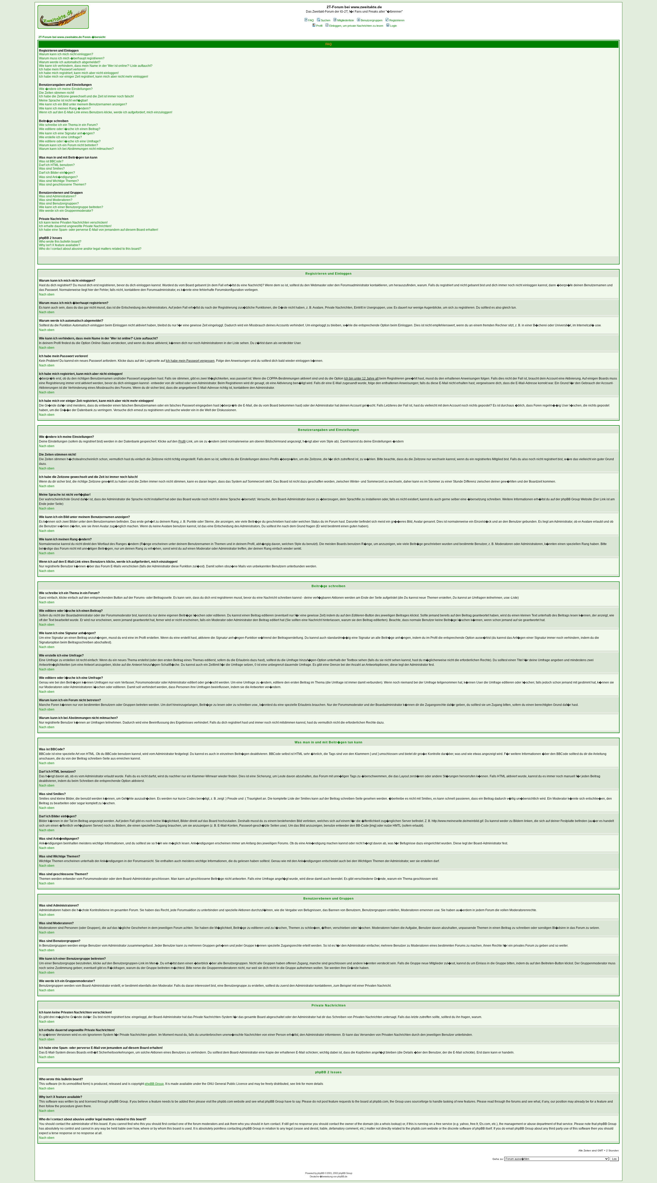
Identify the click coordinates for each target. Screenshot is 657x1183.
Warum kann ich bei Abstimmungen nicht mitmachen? (76, 149)
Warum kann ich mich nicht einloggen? (66, 54)
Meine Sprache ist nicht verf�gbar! (63, 100)
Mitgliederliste (345, 20)
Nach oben (46, 294)
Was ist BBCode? (51, 161)
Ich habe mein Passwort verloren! (62, 69)
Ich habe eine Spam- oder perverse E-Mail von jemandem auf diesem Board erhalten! (98, 230)
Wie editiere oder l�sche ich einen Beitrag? (69, 129)
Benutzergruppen (371, 20)
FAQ (311, 20)
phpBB (320, 1173)
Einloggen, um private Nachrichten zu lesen (356, 25)
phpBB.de (342, 1176)
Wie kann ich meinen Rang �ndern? (65, 108)
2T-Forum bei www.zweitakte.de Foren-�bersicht (71, 37)
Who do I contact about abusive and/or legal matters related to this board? (90, 249)
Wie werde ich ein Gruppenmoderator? (66, 210)
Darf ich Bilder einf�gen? (57, 172)
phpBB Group (154, 1084)
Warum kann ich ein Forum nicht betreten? (68, 145)
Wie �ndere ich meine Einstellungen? (66, 89)
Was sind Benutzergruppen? (59, 203)
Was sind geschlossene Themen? (62, 184)
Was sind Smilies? (52, 168)
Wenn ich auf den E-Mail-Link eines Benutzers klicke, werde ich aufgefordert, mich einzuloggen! (105, 112)
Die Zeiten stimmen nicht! (56, 93)
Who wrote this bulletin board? (60, 241)
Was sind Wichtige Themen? (59, 181)
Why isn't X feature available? (59, 245)
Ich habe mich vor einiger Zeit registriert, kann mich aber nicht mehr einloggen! (93, 76)
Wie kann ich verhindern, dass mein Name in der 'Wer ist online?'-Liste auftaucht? (95, 66)
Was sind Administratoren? (57, 196)
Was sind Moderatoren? (55, 200)
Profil (319, 25)
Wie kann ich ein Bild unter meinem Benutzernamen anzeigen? (83, 104)
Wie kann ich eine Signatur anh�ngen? (67, 133)
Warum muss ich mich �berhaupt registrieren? (71, 58)
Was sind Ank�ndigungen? (58, 177)
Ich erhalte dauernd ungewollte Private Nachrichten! (75, 226)
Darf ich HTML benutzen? (57, 165)
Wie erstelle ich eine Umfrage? (60, 137)
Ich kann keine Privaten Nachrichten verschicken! (73, 222)
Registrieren (396, 20)
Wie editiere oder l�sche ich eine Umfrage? (70, 141)
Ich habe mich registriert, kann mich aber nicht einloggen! (79, 73)
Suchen (325, 20)
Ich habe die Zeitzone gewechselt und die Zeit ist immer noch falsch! (86, 96)
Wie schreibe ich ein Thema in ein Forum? (68, 125)
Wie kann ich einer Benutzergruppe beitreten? (71, 207)
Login (393, 25)
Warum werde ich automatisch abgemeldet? (69, 62)
